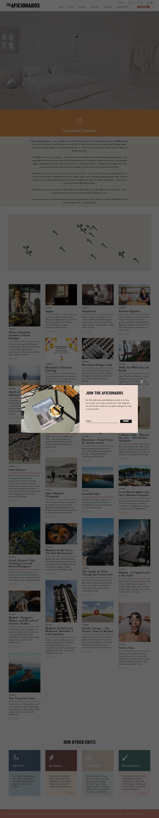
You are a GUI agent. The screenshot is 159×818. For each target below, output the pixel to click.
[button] (123, 254)
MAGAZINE (95, 7)
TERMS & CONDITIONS (95, 813)
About (131, 2)
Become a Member (115, 813)
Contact (139, 2)
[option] (79, 63)
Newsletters (122, 7)
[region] (79, 242)
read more (14, 358)
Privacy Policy (77, 813)
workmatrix (137, 813)
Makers (82, 7)
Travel (71, 7)
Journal (108, 7)
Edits (61, 7)
